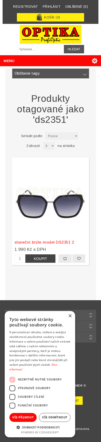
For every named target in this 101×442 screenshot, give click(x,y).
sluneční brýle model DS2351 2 (44, 242)
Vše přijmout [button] (23, 417)
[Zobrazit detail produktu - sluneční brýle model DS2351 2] (50, 197)
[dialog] (40, 374)
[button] (39, 427)
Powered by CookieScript (40, 432)
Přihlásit (52, 6)
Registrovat (25, 6)
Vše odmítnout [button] (54, 417)
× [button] (70, 316)
